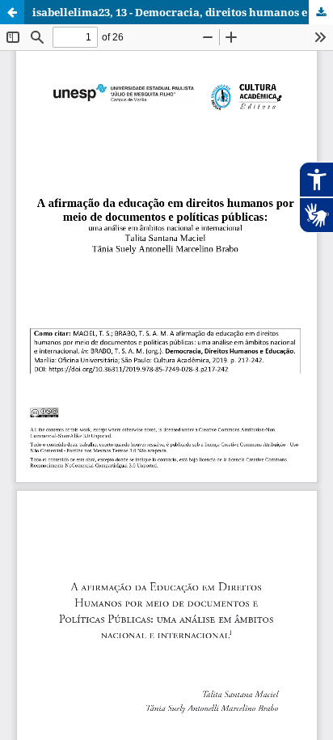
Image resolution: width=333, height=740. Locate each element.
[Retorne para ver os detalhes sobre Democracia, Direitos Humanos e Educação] (12, 12)
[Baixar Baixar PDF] (321, 12)
